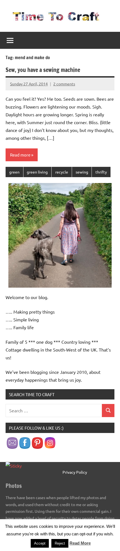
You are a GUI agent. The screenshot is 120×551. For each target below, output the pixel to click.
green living (37, 171)
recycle (61, 171)
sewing (82, 171)
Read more (20, 154)
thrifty (101, 171)
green (14, 171)
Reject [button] (60, 543)
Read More (80, 543)
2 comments (64, 83)
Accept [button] (39, 543)
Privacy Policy (75, 472)
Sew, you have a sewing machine (43, 70)
